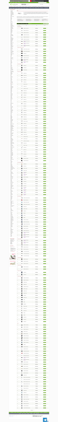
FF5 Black (25, 112)
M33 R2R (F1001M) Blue (26, 234)
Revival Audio (12, 178)
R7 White (25, 274)
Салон (14, 6)
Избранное (19, 2)
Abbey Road (12, 10)
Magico (11, 115)
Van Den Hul (12, 221)
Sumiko (11, 204)
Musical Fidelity (12, 135)
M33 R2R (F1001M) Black (26, 232)
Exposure (11, 81)
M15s (25, 215)
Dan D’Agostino (12, 57)
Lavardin (11, 108)
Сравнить (26, 23)
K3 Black (25, 295)
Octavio (11, 144)
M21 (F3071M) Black (26, 219)
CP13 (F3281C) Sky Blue (26, 202)
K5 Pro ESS (25, 297)
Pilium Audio (12, 157)
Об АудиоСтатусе (12, 239)
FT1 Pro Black (25, 168)
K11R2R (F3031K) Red (26, 353)
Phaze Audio (12, 155)
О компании (11, 6)
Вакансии (11, 243)
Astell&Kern (12, 21)
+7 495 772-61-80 (23, 4)
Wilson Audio (12, 231)
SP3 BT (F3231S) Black (26, 55)
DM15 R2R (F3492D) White (27, 45)
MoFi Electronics (12, 128)
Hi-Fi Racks (12, 93)
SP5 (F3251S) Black (26, 59)
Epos (11, 75)
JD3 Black (25, 147)
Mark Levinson (12, 119)
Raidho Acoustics (12, 173)
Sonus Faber (12, 194)
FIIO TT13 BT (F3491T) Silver (26, 253)
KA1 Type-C (25, 308)
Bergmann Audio (12, 38)
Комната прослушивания (35, 6)
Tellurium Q (12, 212)
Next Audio (11, 140)
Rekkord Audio (12, 176)
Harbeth (11, 90)
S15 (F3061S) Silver (26, 263)
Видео (25, 413)
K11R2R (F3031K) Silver (26, 355)
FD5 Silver (25, 99)
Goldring (11, 88)
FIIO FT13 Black (25, 172)
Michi (11, 124)
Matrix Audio (12, 120)
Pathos (11, 151)
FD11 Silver (25, 86)
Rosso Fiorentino (12, 182)
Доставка (20, 6)
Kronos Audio (12, 106)
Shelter (11, 187)
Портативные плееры (28, 20)
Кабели (34, 413)
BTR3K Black (25, 282)
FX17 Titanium (25, 145)
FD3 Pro (25, 97)
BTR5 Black (25, 284)
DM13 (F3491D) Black (26, 28)
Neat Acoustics (12, 139)
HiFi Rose (11, 94)
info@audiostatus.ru (13, 251)
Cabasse (11, 45)
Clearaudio (11, 52)
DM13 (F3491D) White (26, 32)
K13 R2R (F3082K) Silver (26, 359)
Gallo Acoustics (12, 86)
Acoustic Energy (12, 12)
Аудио (22, 413)
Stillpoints (11, 202)
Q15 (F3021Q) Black (26, 401)
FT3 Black (25, 179)
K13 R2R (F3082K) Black (26, 357)
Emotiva (11, 74)
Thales (11, 213)
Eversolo (11, 79)
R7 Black (25, 272)
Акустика (20, 413)
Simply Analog (12, 191)
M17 (24, 217)
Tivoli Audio (11, 214)
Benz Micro (12, 37)
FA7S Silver (25, 77)
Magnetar (11, 117)
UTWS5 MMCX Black (26, 160)
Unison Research (12, 220)
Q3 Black (25, 319)
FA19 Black (25, 73)
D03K (25, 344)
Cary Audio (11, 48)
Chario (11, 50)
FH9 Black (25, 132)
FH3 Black (25, 123)
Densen (11, 61)
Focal (11, 85)
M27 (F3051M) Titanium (26, 230)
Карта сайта (16, 2)
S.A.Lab (11, 184)
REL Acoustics (12, 177)
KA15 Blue (25, 392)
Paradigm (11, 149)
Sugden (11, 203)
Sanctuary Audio (12, 185)
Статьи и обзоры (12, 241)
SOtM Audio (12, 196)
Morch (11, 131)
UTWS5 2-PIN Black (26, 158)
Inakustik (11, 97)
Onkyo (11, 146)
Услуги (17, 6)
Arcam (11, 19)
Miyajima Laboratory (12, 126)
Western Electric (12, 229)
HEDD (11, 92)
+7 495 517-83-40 (34, 415)
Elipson (11, 72)
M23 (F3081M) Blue (26, 226)
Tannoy (11, 209)
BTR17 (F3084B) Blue (26, 342)
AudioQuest (12, 30)
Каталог (19, 9)
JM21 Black (25, 206)
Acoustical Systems (12, 14)
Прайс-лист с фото (22, 23)
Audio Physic (12, 27)
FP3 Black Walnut (26, 136)
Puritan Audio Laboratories (13, 168)
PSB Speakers (12, 166)
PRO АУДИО (28, 413)
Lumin (11, 113)
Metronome (12, 122)
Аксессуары (37, 413)
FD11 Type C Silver (26, 88)
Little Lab (11, 111)
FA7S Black (25, 75)
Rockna (11, 180)
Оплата (23, 6)
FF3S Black (25, 110)
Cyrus (11, 56)
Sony (11, 195)
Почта (13, 2)
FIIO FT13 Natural (25, 174)
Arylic (11, 20)
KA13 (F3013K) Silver (26, 388)
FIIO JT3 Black (25, 187)
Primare (11, 162)
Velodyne (11, 222)
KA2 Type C (25, 310)
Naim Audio (11, 138)
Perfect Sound (12, 153)
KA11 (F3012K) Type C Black (27, 381)
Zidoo (11, 236)
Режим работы (42, 6)
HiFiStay (11, 95)
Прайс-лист (19, 23)
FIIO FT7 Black (25, 183)
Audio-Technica (12, 28)
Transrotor (11, 218)
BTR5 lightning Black (26, 286)
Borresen (11, 41)
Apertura (11, 18)
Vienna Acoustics (12, 223)
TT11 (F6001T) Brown (26, 242)
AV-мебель (31, 413)
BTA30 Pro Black (26, 331)
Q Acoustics (12, 169)
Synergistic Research (12, 205)
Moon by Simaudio (12, 130)
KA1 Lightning (25, 306)
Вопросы (26, 6)
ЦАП (43, 20)
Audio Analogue (12, 25)
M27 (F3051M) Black (26, 228)
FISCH (11, 84)
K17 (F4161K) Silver (26, 368)
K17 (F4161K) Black (26, 366)
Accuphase (12, 11)
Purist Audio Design (12, 167)
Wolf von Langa (12, 232)
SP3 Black (25, 53)
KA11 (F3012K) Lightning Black (27, 377)
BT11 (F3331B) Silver (26, 329)
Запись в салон (29, 6)
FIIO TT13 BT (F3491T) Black (26, 251)
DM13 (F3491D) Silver (26, 30)
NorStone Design (12, 142)
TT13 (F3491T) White (26, 249)
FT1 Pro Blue (25, 170)
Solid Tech (11, 193)
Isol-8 (11, 99)
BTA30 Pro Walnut (26, 333)
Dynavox (11, 68)
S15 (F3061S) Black (26, 261)
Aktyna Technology (12, 16)
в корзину (44, 28)
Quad (11, 171)
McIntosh (11, 121)
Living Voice (12, 112)
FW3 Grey (25, 65)
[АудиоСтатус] (14, 4)
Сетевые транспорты (36, 20)
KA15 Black (25, 390)
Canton (11, 47)
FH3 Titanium (25, 125)
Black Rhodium (12, 39)
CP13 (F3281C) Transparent (27, 204)
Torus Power (12, 216)
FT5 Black (25, 181)
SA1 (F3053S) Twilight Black (27, 51)
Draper (11, 65)
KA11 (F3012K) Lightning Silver (27, 379)
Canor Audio (12, 46)
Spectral (11, 198)
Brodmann (11, 43)
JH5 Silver (25, 156)
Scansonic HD (12, 186)
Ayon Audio (11, 34)
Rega (11, 175)
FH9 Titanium (25, 134)
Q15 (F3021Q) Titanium (26, 403)
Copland (11, 54)
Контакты (39, 6)
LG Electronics (12, 110)
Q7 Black (25, 321)
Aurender (11, 32)
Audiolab (11, 29)
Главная (11, 2)
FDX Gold (25, 101)
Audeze (11, 23)
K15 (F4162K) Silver (26, 364)
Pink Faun (11, 158)
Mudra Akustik (12, 133)
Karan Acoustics (12, 103)
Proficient (11, 164)
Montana (11, 129)
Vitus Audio (11, 225)
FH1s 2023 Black (26, 121)
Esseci (11, 77)
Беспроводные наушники (20, 20)
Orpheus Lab (12, 148)
